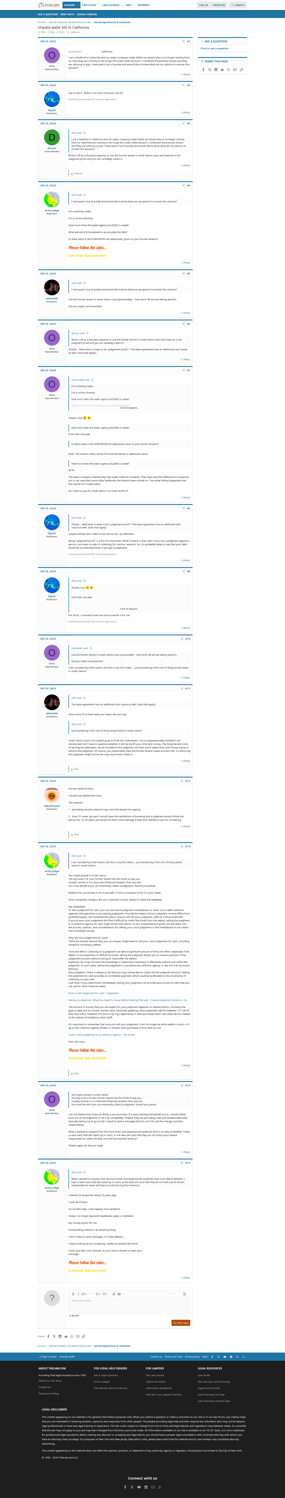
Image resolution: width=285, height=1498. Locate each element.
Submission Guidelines (159, 1388)
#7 (188, 370)
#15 (187, 1162)
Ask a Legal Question (106, 1375)
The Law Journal (155, 1375)
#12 (187, 780)
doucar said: (78, 333)
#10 (187, 638)
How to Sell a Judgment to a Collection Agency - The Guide (101, 1034)
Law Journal (111, 5)
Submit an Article (155, 1381)
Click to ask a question (214, 48)
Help (204, 1356)
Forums (69, 5)
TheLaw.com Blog (49, 1393)
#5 (188, 273)
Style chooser (49, 1356)
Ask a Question (48, 14)
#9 (188, 571)
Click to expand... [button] (129, 407)
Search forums (87, 14)
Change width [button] (67, 1356)
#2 (188, 85)
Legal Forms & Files (209, 1388)
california (75, 32)
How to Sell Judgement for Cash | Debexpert (93, 993)
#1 (188, 41)
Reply (187, 74)
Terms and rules (174, 1356)
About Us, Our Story (50, 1380)
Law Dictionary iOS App (211, 1394)
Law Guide (89, 5)
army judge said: (80, 379)
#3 (188, 123)
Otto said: (76, 132)
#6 (188, 323)
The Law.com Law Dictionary (214, 1381)
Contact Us (45, 1387)
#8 (188, 508)
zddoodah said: (79, 648)
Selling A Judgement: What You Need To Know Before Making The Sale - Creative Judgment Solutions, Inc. (128, 1000)
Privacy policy (192, 1356)
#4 (188, 185)
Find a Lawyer (102, 1381)
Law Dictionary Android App (214, 1401)
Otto (43, 32)
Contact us (156, 1356)
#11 (187, 688)
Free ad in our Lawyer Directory (164, 1394)
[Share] (183, 41)
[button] (79, 5)
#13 (187, 846)
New (129, 5)
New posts (67, 14)
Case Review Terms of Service (110, 1388)
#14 (187, 1085)
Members (144, 5)
